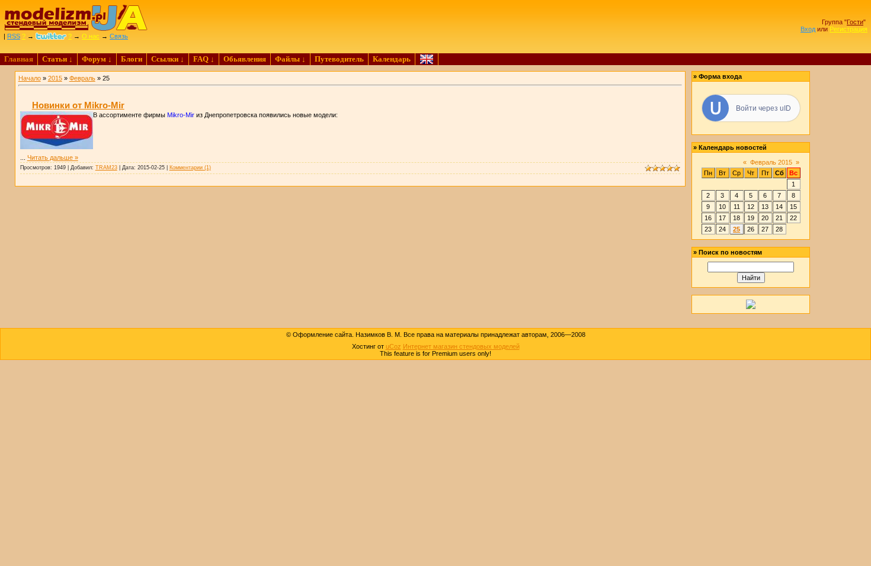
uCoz (393, 346)
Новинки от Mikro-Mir (78, 105)
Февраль (82, 78)
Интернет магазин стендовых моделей (461, 346)
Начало (29, 78)
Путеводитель (339, 58)
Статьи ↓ (57, 58)
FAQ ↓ (203, 58)
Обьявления (244, 58)
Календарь (392, 58)
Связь (119, 36)
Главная (18, 58)
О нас (91, 36)
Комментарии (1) (190, 168)
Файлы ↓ (290, 58)
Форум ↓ (97, 58)
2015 (55, 78)
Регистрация (848, 29)
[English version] (426, 59)
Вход (807, 29)
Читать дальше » (52, 157)
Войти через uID (763, 108)
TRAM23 (106, 168)
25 (736, 229)
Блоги (131, 58)
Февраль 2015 (771, 162)
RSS (13, 36)
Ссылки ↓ (167, 58)
